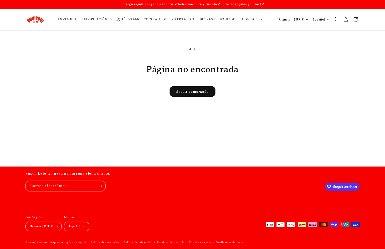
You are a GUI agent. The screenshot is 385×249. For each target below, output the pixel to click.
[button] (96, 19)
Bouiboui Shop (46, 242)
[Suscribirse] (100, 186)
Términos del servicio (171, 242)
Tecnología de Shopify (71, 242)
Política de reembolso (104, 242)
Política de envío (200, 242)
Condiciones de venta (229, 242)
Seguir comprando (192, 91)
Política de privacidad (137, 242)
